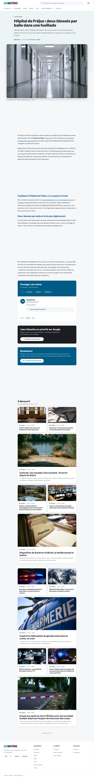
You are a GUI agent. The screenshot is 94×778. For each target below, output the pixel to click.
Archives (74, 749)
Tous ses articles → (31, 305)
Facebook (29, 292)
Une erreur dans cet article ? (37, 309)
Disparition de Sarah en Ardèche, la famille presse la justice (46, 554)
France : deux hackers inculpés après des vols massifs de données (61, 507)
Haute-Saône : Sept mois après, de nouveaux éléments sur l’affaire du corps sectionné (61, 671)
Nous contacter (57, 752)
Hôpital (27, 318)
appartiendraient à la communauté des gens (58, 200)
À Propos (55, 749)
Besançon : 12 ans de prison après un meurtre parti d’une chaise (60, 429)
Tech (37, 8)
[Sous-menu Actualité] (11, 8)
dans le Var (49, 138)
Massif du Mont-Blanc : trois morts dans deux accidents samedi (61, 590)
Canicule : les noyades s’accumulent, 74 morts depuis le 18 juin (43, 474)
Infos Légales (56, 755)
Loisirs (58, 8)
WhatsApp (48, 292)
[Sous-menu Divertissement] (52, 8)
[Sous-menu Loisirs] (61, 8)
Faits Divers (18, 16)
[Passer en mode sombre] (88, 3)
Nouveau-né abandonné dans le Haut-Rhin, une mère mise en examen (29, 591)
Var (32, 318)
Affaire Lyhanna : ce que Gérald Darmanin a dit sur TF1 (29, 670)
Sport (31, 8)
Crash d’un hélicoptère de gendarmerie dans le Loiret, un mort (43, 637)
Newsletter (75, 752)
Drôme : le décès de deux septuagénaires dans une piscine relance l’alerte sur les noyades (30, 507)
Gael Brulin (17, 39)
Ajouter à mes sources (32, 339)
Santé (25, 8)
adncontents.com (18, 775)
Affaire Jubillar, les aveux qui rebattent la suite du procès (28, 429)
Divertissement (46, 8)
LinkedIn (38, 292)
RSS (6, 756)
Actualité (7, 8)
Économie (17, 8)
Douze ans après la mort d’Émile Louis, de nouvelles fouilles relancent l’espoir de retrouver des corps (46, 717)
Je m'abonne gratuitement (32, 361)
